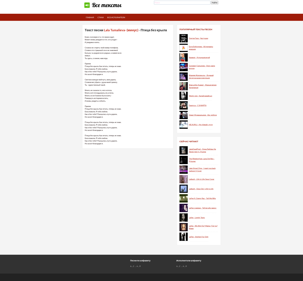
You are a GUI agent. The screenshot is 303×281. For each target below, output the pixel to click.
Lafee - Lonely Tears (197, 217)
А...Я (139, 266)
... (135, 266)
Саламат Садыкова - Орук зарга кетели (202, 67)
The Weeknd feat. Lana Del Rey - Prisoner (202, 160)
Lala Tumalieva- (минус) (121, 30)
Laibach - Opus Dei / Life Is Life (201, 189)
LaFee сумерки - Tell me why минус (202, 208)
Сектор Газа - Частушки (198, 38)
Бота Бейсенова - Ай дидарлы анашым (201, 47)
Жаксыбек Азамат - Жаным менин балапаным (202, 86)
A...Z (132, 266)
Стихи (101, 17)
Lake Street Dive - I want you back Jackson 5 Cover (202, 169)
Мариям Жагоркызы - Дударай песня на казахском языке (201, 76)
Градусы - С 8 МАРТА (197, 105)
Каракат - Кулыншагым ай (199, 57)
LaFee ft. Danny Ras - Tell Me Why (202, 198)
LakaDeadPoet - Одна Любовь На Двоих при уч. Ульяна (202, 150)
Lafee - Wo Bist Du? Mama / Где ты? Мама (203, 227)
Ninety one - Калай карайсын (200, 96)
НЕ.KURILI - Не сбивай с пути (201, 125)
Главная (90, 17)
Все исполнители (116, 17)
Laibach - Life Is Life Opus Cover (201, 179)
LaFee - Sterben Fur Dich (198, 237)
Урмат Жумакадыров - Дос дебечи (203, 115)
